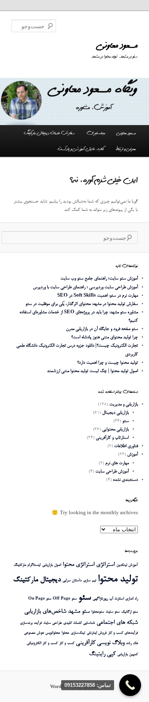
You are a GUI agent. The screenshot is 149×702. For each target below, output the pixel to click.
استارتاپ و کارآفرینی (112, 437)
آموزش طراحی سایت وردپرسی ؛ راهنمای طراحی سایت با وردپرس (85, 287)
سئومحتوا (97, 612)
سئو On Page (39, 599)
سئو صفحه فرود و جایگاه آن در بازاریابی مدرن (102, 329)
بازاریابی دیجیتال (115, 412)
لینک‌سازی (78, 633)
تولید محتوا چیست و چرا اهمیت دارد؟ (107, 362)
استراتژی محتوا (79, 564)
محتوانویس (52, 633)
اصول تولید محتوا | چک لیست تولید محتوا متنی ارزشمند (92, 371)
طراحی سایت (52, 623)
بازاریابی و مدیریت (123, 404)
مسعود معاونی (117, 46)
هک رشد (132, 643)
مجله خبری (96, 133)
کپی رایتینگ (102, 654)
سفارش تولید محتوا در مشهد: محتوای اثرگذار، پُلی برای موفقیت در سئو (81, 304)
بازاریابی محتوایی (115, 429)
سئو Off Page (65, 599)
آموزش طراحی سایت (112, 471)
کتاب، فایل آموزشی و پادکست (81, 149)
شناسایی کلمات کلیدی (79, 623)
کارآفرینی (85, 643)
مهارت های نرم (117, 463)
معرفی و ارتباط (126, 149)
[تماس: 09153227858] (130, 685)
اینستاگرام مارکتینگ (27, 565)
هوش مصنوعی (34, 633)
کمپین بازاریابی (127, 654)
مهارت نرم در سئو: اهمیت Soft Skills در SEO (97, 295)
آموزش (132, 454)
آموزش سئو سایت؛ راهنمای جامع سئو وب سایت (99, 278)
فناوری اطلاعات (126, 446)
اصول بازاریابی (51, 565)
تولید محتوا (118, 579)
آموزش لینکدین (127, 565)
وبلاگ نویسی (110, 643)
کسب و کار (66, 643)
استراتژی (105, 564)
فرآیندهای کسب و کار (123, 633)
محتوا (65, 633)
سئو (125, 421)
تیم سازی (89, 581)
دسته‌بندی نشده (125, 479)
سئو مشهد (79, 611)
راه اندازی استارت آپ (123, 599)
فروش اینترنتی (96, 633)
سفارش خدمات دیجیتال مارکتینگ (49, 133)
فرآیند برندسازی (31, 623)
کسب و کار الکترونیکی (42, 643)
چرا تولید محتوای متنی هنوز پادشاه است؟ (104, 337)
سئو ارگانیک (129, 612)
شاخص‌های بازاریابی (45, 611)
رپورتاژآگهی (100, 599)
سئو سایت (113, 612)
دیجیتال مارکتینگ (37, 580)
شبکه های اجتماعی (117, 622)
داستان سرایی (71, 581)
